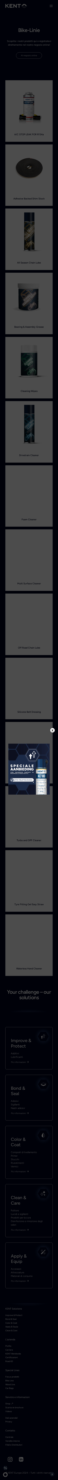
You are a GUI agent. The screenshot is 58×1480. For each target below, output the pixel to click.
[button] (5, 1474)
